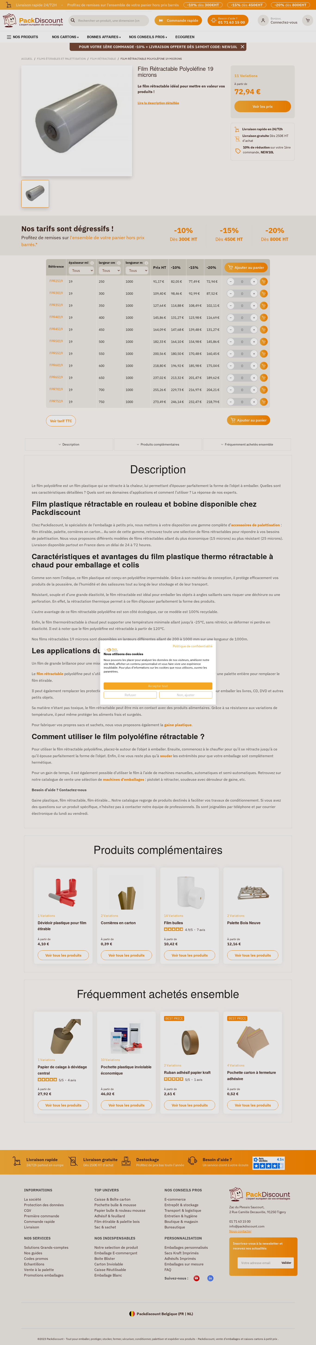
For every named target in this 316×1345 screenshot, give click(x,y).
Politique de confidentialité (192, 646)
